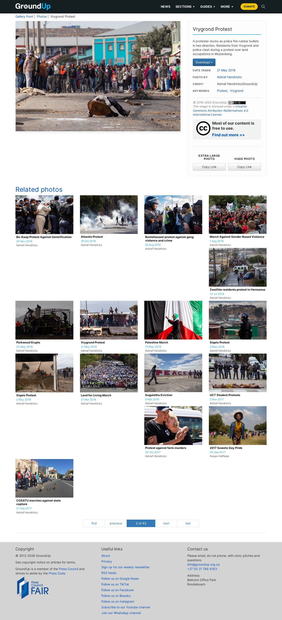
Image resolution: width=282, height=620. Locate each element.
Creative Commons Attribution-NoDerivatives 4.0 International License (220, 110)
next (166, 523)
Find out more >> (228, 135)
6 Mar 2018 (152, 399)
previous (116, 523)
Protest (222, 90)
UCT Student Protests (225, 395)
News (165, 6)
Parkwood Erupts (28, 342)
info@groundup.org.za (203, 564)
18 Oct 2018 (88, 241)
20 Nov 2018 (24, 241)
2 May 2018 (217, 346)
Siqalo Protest (220, 342)
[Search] (263, 6)
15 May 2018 (153, 346)
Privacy (106, 561)
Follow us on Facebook (117, 590)
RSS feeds (108, 573)
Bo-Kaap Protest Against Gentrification (44, 237)
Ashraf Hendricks (229, 77)
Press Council (68, 569)
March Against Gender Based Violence (237, 236)
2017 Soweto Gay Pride (226, 448)
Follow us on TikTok (115, 584)
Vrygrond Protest (93, 342)
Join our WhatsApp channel (121, 613)
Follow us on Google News (120, 578)
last (188, 523)
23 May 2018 (24, 346)
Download (203, 62)
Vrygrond (236, 90)
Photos (42, 16)
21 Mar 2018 (88, 399)
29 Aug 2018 (153, 244)
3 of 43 (141, 523)
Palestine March (156, 342)
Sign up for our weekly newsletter (125, 567)
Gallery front (24, 16)
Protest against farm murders (165, 448)
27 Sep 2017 (24, 508)
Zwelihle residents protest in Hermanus (237, 289)
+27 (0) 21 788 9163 (202, 569)
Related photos (39, 189)
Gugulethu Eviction (158, 395)
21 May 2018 (226, 70)
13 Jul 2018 (217, 293)
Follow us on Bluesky (116, 596)
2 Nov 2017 (217, 399)
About (105, 555)
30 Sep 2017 (218, 452)
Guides (207, 6)
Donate (249, 6)
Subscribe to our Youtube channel (125, 607)
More (227, 6)
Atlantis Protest (92, 236)
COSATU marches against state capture (38, 502)
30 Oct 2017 (153, 452)
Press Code (57, 573)
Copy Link (209, 167)
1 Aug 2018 (216, 241)
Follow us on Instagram (117, 601)
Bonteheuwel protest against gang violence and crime (169, 238)
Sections (185, 6)
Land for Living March (96, 395)
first (94, 523)
